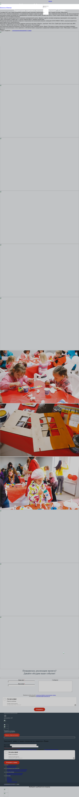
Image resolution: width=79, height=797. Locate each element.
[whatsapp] (21, 46)
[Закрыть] (43, 12)
